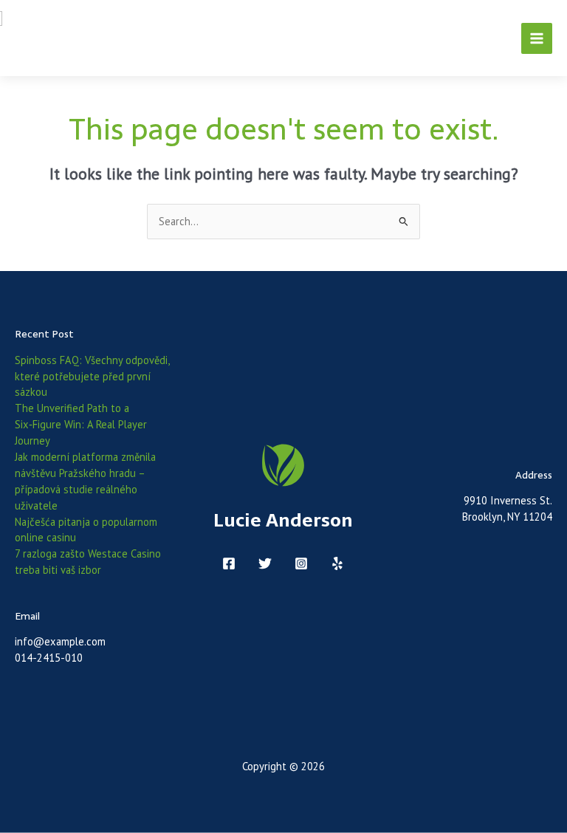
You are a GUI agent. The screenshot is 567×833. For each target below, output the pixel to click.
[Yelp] (337, 563)
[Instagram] (301, 563)
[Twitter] (265, 563)
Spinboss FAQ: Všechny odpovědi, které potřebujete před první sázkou (92, 376)
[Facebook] (229, 563)
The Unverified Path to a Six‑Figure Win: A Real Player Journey (81, 424)
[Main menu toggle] (536, 38)
